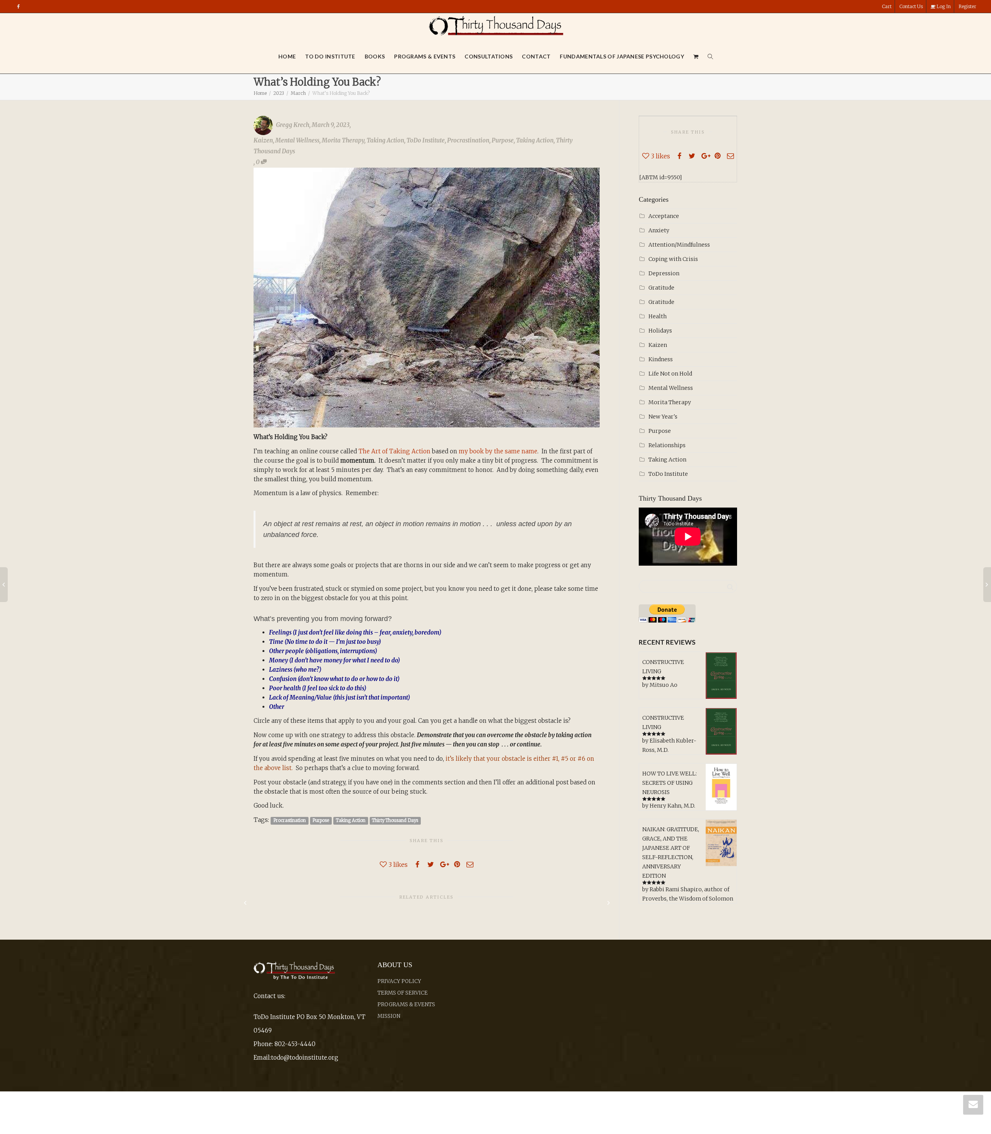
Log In (943, 6)
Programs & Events (424, 56)
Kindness (660, 359)
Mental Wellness (297, 140)
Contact (536, 56)
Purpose (503, 140)
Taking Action (385, 140)
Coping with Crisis (673, 259)
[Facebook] (18, 6)
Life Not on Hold (670, 373)
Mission (388, 1016)
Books (375, 56)
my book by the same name (498, 451)
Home (287, 56)
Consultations (489, 56)
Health (657, 316)
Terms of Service (402, 993)
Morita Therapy (343, 140)
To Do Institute (330, 56)
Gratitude (661, 287)
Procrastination (468, 140)
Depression (663, 273)
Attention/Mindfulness (679, 244)
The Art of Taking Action (394, 451)
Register (967, 6)
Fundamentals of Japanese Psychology (622, 56)
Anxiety (658, 230)
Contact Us (911, 6)
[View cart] (696, 56)
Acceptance (663, 216)
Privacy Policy (399, 981)
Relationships (667, 445)
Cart (887, 6)
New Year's (662, 416)
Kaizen (263, 140)
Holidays (660, 330)
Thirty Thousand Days (395, 820)
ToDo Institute (425, 140)
